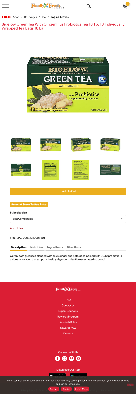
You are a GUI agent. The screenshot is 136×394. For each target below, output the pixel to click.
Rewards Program (68, 316)
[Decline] (130, 385)
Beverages (30, 17)
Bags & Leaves (59, 17)
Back (6, 17)
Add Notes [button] (16, 228)
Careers (68, 333)
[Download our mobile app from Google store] (78, 376)
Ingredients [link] (55, 247)
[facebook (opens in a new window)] (57, 359)
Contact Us (68, 305)
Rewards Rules (68, 322)
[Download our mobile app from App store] (57, 376)
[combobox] (68, 219)
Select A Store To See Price (28, 204)
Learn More (81, 389)
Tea (44, 17)
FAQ (68, 300)
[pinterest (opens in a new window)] (71, 359)
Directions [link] (74, 247)
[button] (21, 145)
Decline (66, 389)
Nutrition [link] (36, 247)
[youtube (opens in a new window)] (78, 359)
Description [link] (19, 247)
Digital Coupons (68, 311)
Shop (16, 17)
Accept (54, 389)
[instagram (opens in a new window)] (64, 359)
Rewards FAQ (68, 327)
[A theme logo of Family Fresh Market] (47, 5)
